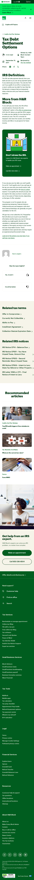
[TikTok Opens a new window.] (4, 855)
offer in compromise (24, 110)
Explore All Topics (11, 24)
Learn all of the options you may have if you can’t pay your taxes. (15, 237)
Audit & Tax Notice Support (11, 643)
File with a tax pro (8, 627)
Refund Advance (8, 775)
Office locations (7, 798)
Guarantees (6, 843)
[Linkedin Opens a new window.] (25, 855)
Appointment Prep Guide (10, 706)
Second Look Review (9, 635)
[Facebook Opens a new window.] (10, 855)
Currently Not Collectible (12, 318)
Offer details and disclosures (13, 575)
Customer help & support (11, 793)
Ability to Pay (7, 323)
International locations (10, 801)
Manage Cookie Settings (10, 741)
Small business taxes (9, 667)
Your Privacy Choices (23, 876)
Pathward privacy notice (10, 743)
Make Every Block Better (10, 824)
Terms (4, 735)
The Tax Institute (26, 62)
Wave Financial (7, 678)
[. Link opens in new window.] (8, 876)
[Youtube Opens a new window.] (20, 855)
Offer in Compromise (11, 314)
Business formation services (12, 675)
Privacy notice (7, 738)
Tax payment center (9, 712)
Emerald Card (7, 767)
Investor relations (8, 838)
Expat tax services (8, 646)
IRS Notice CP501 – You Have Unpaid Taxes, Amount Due (14, 353)
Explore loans (7, 761)
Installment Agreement (11, 327)
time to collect (25, 189)
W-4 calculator (7, 717)
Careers (5, 827)
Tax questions (7, 795)
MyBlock (5, 695)
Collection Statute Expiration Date (16, 331)
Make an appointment (12, 166)
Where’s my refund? (9, 715)
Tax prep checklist (8, 704)
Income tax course (8, 832)
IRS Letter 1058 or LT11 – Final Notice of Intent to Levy (14, 373)
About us (5, 821)
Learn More (7, 12)
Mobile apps (6, 698)
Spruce (4, 764)
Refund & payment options (11, 709)
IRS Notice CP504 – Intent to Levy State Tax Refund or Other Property (17, 367)
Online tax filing (7, 624)
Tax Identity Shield (8, 640)
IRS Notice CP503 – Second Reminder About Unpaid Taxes (14, 360)
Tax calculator (7, 701)
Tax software (6, 632)
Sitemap (5, 804)
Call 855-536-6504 (12, 171)
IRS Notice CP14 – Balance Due (15, 347)
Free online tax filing (9, 629)
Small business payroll (10, 672)
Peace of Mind (7, 638)
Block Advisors (7, 664)
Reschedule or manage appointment (14, 621)
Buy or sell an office (9, 830)
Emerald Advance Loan (10, 772)
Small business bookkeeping (12, 669)
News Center (6, 835)
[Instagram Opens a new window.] (15, 855)
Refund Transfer (7, 769)
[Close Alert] (31, 9)
